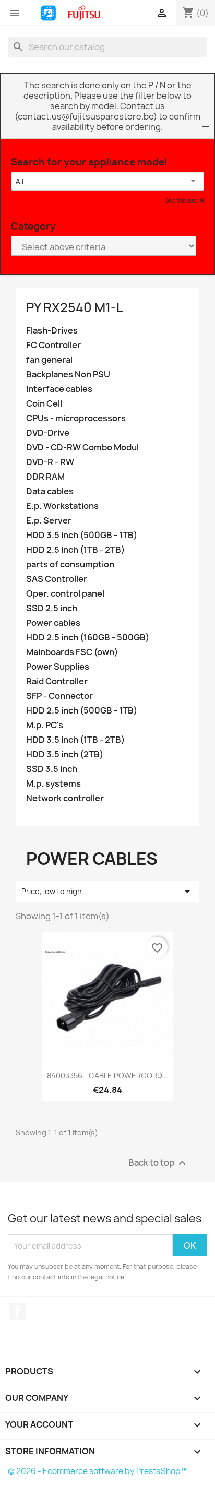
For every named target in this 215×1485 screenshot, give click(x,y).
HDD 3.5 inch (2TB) (64, 754)
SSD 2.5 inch (51, 608)
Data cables (50, 491)
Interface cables (59, 389)
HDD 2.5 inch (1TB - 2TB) (75, 549)
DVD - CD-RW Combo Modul (82, 447)
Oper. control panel (65, 593)
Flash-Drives (52, 330)
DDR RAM (45, 476)
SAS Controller (56, 579)
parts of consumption (70, 564)
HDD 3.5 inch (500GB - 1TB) (81, 535)
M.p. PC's (44, 725)
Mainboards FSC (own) (72, 652)
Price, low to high (107, 891)
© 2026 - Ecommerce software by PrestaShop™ (98, 1471)
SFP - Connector (59, 696)
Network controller (65, 798)
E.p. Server (48, 520)
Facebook (17, 1311)
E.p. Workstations (62, 506)
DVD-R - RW (50, 462)
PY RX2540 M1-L (74, 307)
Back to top (158, 1163)
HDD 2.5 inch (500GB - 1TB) (81, 710)
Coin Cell (44, 403)
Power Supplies (57, 666)
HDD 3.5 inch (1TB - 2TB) (75, 739)
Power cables (53, 622)
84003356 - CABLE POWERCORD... (107, 1075)
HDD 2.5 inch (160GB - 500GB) (87, 637)
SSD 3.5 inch (51, 769)
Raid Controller (57, 681)
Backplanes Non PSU (68, 374)
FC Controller (53, 345)
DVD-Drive (47, 432)
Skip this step (181, 200)
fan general (49, 359)
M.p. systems (53, 783)
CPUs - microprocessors (76, 418)
